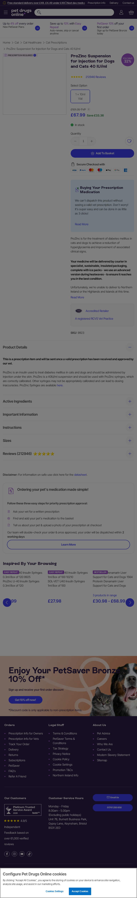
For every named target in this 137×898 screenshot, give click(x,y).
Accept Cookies (80, 891)
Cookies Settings (55, 891)
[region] (68, 883)
